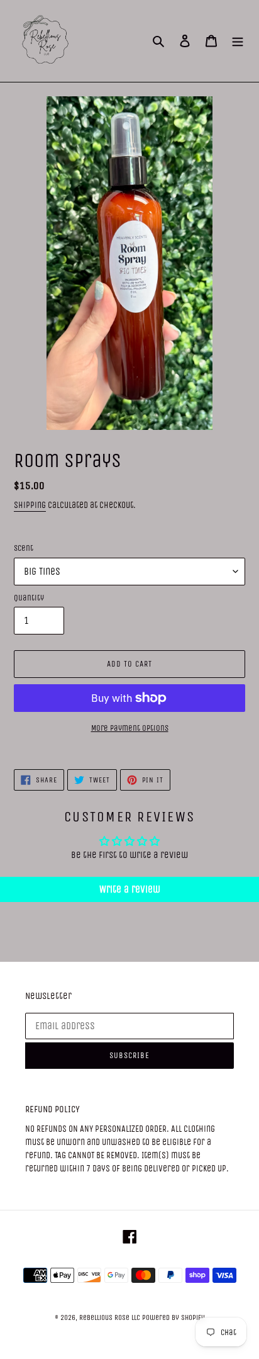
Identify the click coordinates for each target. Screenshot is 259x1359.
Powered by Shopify (173, 1317)
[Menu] (237, 41)
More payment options (129, 728)
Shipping (30, 505)
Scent (23, 548)
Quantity (29, 597)
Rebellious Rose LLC (109, 1317)
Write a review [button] (129, 889)
